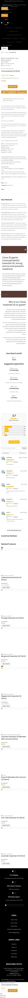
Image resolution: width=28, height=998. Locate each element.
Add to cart (12, 86)
